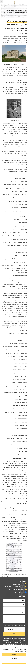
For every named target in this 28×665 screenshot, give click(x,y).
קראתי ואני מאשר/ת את (14, 625)
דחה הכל (14, 662)
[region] (14, 655)
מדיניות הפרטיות (9, 625)
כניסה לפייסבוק (19, 592)
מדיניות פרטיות (17, 651)
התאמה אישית (14, 658)
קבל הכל (14, 654)
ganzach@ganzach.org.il (16, 589)
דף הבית (25, 10)
